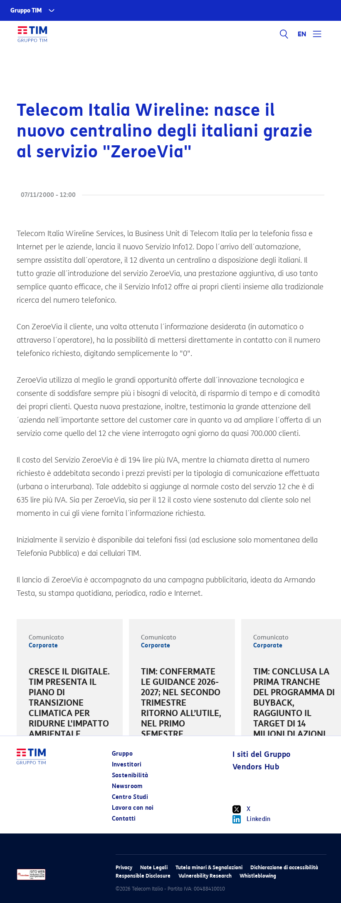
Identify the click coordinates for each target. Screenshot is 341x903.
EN (302, 34)
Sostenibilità (130, 775)
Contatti (124, 818)
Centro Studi (130, 797)
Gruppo (122, 753)
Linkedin (259, 819)
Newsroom (127, 786)
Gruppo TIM (26, 10)
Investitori (127, 764)
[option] (70, 704)
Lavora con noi (133, 807)
